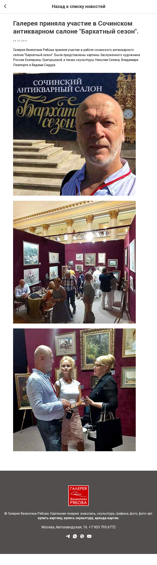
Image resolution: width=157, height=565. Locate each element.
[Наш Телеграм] (67, 537)
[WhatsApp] (74, 537)
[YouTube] (89, 537)
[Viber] (82, 537)
